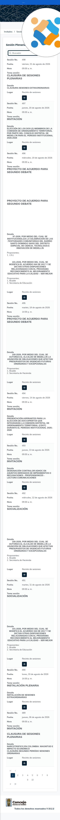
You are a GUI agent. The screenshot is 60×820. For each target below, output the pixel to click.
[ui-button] (24, 97)
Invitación (14, 119)
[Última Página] (15, 784)
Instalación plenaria (23, 685)
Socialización (17, 508)
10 (32, 780)
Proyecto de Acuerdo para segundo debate (27, 171)
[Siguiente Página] (10, 784)
